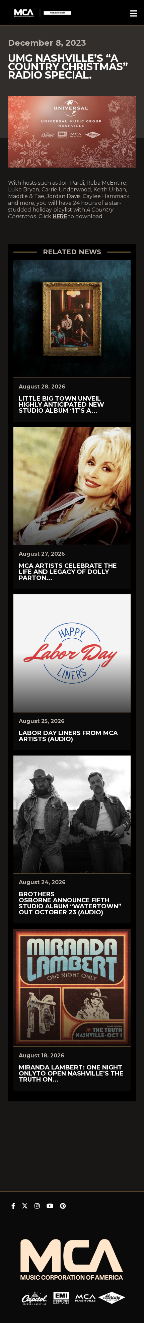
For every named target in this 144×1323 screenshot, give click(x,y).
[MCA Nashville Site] (85, 1297)
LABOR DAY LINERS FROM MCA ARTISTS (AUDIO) (68, 736)
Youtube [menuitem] (50, 1206)
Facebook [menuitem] (13, 1206)
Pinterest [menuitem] (63, 1206)
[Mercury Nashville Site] (112, 1297)
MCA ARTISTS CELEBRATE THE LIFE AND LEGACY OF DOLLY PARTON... (68, 572)
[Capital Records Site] (34, 1297)
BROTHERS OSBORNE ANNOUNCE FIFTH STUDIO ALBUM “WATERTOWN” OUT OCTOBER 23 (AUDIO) (70, 903)
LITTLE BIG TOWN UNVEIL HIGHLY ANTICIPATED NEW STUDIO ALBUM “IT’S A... (61, 404)
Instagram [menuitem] (37, 1206)
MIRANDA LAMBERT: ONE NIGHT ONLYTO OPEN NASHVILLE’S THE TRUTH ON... (71, 1073)
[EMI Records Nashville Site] (61, 1297)
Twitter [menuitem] (25, 1206)
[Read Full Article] (72, 318)
